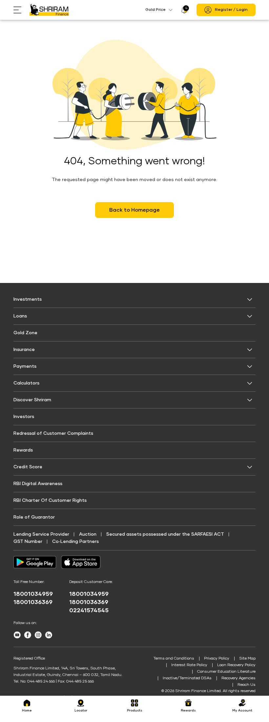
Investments (27, 299)
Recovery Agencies (238, 678)
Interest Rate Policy (189, 665)
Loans (20, 316)
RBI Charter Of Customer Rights (50, 500)
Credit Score (27, 467)
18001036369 (32, 602)
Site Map (247, 659)
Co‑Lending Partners (75, 541)
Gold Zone (25, 333)
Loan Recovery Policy (236, 665)
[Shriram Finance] (49, 9)
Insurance (24, 349)
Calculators (26, 383)
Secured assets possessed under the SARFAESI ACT (165, 534)
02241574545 (89, 611)
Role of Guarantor (34, 517)
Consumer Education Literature (226, 672)
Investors (23, 416)
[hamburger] (21, 10)
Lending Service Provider (41, 534)
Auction (87, 534)
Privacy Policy (216, 659)
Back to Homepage (134, 210)
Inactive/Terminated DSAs (187, 678)
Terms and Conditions (174, 659)
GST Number (27, 541)
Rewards (23, 450)
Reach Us (247, 685)
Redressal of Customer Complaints (53, 433)
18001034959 (33, 594)
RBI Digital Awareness (37, 483)
